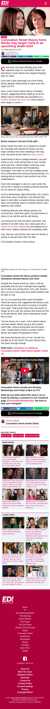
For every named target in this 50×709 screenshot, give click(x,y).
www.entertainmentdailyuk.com (21, 698)
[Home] (5, 3)
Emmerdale (25, 639)
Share (8, 56)
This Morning (25, 616)
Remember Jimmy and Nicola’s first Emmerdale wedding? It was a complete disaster (13, 504)
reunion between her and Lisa (15, 99)
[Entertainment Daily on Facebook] (25, 658)
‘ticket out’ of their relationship (15, 226)
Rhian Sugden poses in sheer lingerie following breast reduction (11, 532)
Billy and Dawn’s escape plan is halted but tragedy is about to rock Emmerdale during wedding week (36, 460)
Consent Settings (25, 686)
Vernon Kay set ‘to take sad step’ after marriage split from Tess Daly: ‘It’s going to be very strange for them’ (13, 581)
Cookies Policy (25, 683)
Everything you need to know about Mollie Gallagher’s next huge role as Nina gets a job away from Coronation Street (12, 461)
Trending (25, 645)
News (25, 607)
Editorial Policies (25, 675)
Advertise (25, 678)
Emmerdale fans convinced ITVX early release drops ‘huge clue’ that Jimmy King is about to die (36, 483)
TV (25, 610)
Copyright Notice (25, 692)
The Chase (25, 622)
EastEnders (25, 636)
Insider (25, 651)
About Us (25, 669)
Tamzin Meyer (12, 52)
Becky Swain (6, 435)
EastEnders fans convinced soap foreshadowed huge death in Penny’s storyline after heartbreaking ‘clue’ (12, 483)
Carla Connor (37, 154)
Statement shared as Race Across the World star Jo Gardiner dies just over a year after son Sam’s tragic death (12, 559)
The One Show (25, 625)
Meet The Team (25, 672)
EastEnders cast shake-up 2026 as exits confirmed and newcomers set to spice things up (36, 504)
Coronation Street (32, 435)
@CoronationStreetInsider (20, 400)
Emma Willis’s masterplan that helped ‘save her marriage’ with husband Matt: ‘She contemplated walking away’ (35, 559)
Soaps (3, 37)
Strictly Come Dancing (25, 628)
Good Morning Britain (25, 613)
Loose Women (25, 619)
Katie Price (25, 648)
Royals (25, 642)
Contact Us (25, 681)
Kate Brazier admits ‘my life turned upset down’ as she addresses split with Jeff (36, 580)
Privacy (25, 689)
